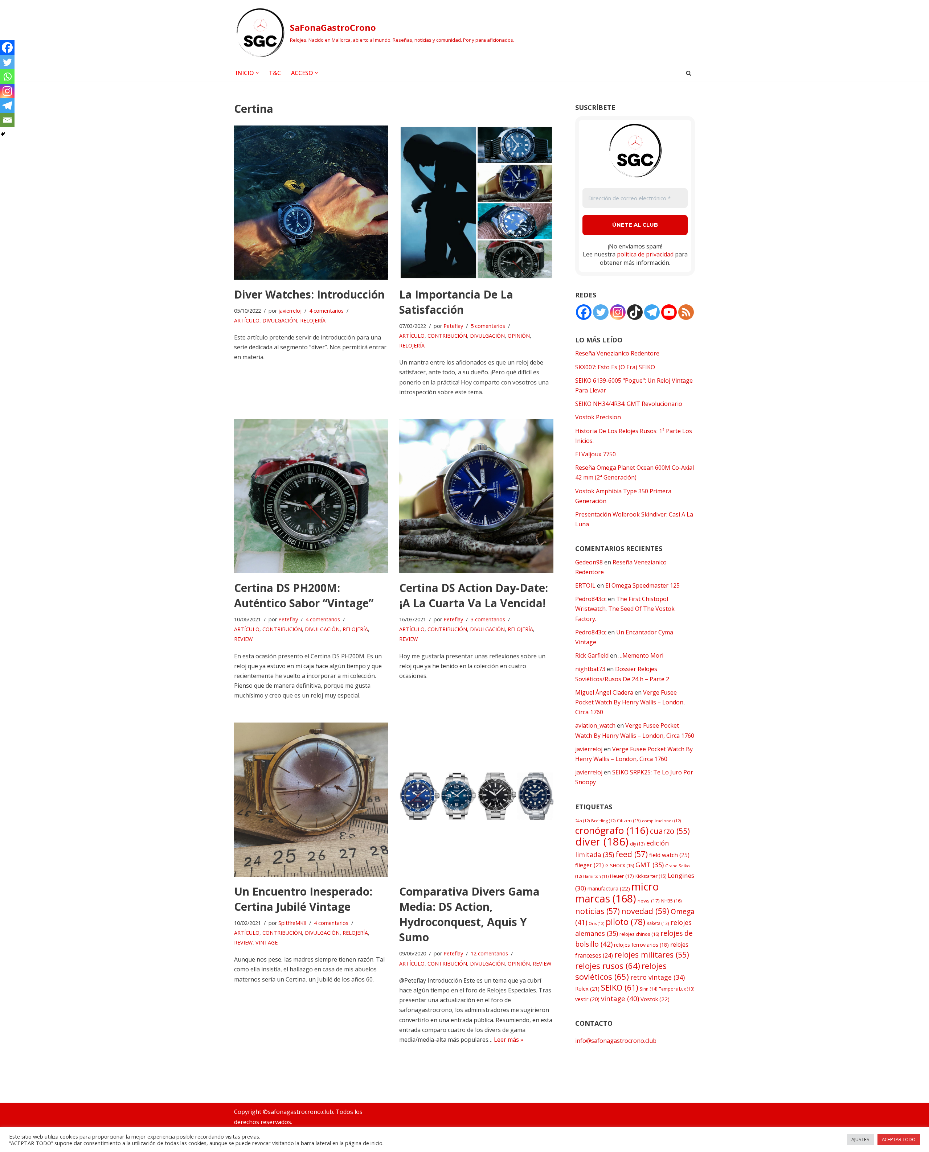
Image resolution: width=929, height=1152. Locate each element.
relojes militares (651, 954)
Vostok (655, 999)
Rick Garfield (592, 655)
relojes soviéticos (621, 971)
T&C (275, 73)
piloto (625, 921)
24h (582, 820)
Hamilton (596, 876)
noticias (597, 911)
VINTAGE (266, 942)
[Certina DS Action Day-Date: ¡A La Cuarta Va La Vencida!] (476, 496)
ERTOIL (585, 585)
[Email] (7, 120)
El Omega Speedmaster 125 (642, 585)
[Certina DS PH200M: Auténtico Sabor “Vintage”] (311, 496)
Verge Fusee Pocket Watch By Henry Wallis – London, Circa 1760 (630, 702)
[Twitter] (7, 62)
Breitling (603, 820)
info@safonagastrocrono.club (615, 1041)
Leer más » (508, 1040)
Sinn (648, 989)
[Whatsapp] (7, 76)
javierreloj (290, 310)
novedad (645, 911)
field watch (669, 855)
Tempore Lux (677, 989)
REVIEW (243, 638)
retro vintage (657, 977)
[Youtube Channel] (669, 312)
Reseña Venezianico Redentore (617, 353)
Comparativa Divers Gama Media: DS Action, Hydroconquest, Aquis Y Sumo (469, 914)
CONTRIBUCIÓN (447, 335)
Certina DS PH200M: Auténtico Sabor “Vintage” (303, 595)
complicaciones (661, 820)
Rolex (587, 988)
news (649, 900)
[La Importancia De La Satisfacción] (476, 203)
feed (631, 854)
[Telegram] (7, 105)
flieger (589, 865)
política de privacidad (645, 254)
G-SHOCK (619, 866)
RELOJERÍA (313, 320)
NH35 (671, 900)
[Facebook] (7, 47)
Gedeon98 (589, 562)
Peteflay (453, 325)
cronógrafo (611, 830)
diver (602, 841)
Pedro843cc (590, 599)
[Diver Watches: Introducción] (311, 203)
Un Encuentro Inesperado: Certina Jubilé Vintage (303, 899)
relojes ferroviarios (641, 944)
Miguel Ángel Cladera (604, 692)
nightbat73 (590, 669)
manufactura (609, 888)
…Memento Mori (640, 655)
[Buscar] (688, 73)
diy (637, 844)
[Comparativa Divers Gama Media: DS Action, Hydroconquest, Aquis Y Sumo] (476, 800)
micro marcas (617, 892)
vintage (620, 998)
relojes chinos (639, 934)
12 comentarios (489, 953)
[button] (257, 72)
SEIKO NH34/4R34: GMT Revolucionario (628, 404)
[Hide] (3, 134)
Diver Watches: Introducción (309, 294)
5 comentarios (488, 325)
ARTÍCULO (246, 320)
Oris (596, 923)
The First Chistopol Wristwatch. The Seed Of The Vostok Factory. (625, 608)
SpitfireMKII (292, 922)
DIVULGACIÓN (279, 320)
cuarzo (670, 831)
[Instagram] (7, 91)
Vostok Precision (598, 417)
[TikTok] (635, 312)
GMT (649, 864)
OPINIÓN (519, 335)
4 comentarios (326, 310)
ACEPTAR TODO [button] (899, 1139)
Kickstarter (650, 876)
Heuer (622, 876)
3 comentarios (488, 619)
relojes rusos (607, 965)
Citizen (629, 821)
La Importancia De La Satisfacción (456, 302)
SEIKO (619, 987)
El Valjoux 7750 (595, 454)
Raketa (658, 923)
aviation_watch (595, 725)
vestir (587, 999)
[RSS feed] (686, 312)
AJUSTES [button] (860, 1139)
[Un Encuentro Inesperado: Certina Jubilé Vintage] (311, 800)
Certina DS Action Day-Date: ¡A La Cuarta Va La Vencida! (473, 595)
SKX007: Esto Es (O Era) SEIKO (615, 367)
